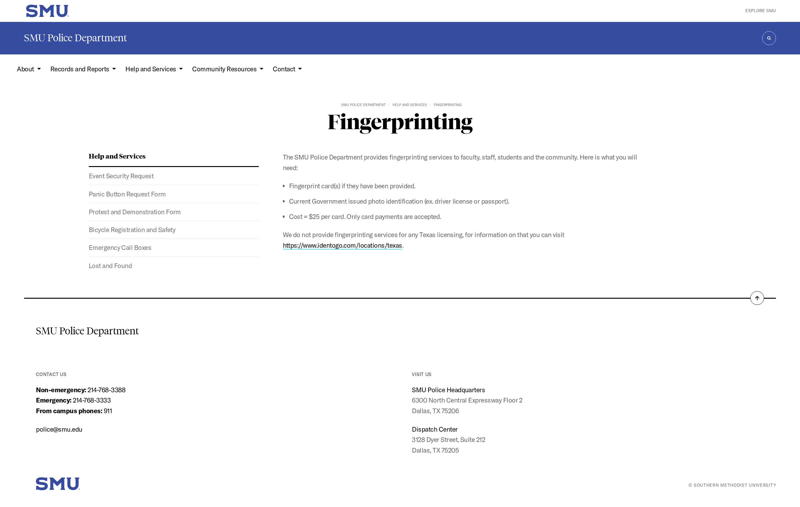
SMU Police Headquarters (448, 390)
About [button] (26, 69)
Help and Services (409, 105)
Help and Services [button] (151, 69)
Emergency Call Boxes (120, 247)
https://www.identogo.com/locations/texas (342, 245)
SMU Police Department (75, 38)
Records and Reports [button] (80, 69)
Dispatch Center (435, 429)
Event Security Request (121, 176)
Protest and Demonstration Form (135, 212)
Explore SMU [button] (760, 10)
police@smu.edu (59, 429)
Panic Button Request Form (127, 194)
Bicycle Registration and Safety (132, 230)
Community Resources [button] (225, 69)
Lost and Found (110, 265)
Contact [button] (285, 69)
